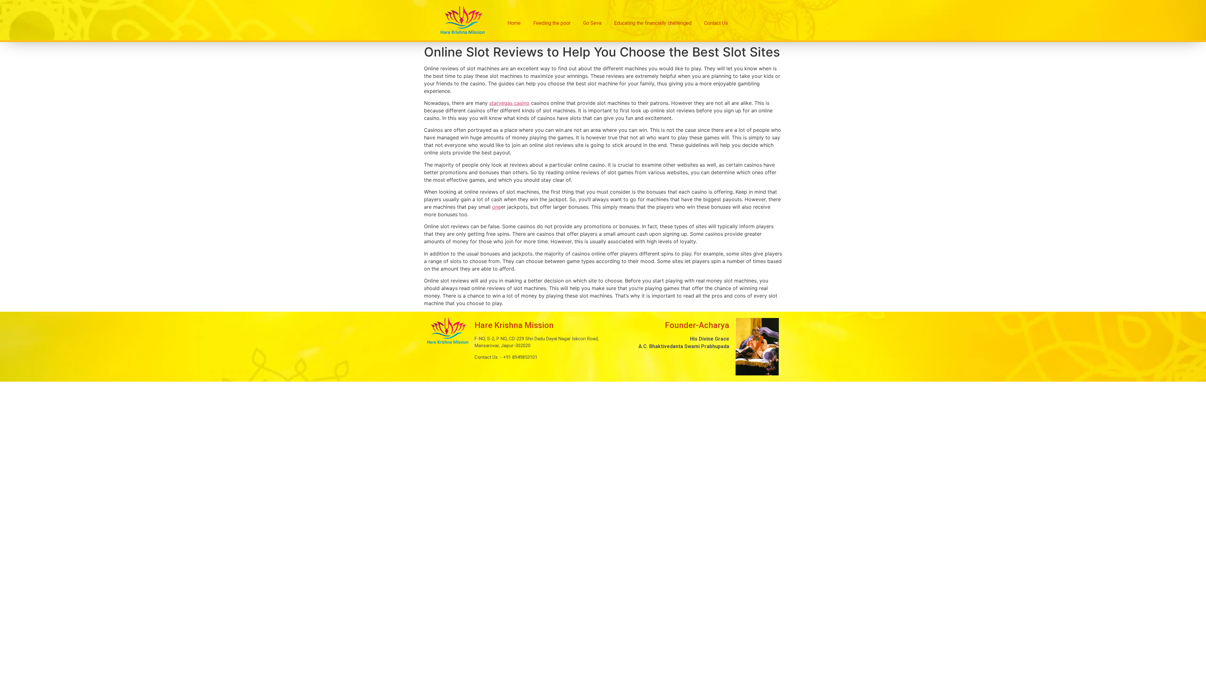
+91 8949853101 (519, 357)
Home (514, 23)
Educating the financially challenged (653, 23)
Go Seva (592, 23)
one (496, 207)
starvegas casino (509, 103)
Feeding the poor (552, 23)
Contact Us (716, 23)
